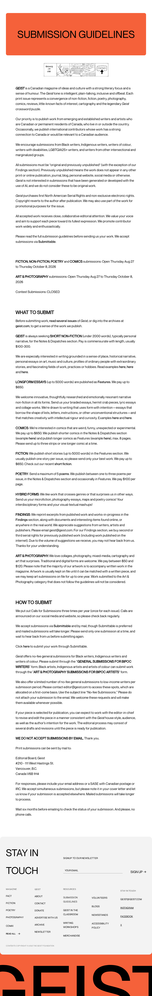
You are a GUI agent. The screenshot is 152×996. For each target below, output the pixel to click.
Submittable (47, 242)
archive (40, 924)
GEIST (38, 889)
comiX (10, 925)
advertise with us (46, 917)
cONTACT (40, 903)
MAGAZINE (11, 889)
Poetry (10, 910)
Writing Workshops (70, 925)
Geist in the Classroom (70, 912)
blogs (96, 906)
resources (69, 889)
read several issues (63, 321)
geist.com (23, 326)
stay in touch (128, 890)
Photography (15, 917)
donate (39, 910)
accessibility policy (100, 925)
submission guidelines (70, 899)
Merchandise (71, 935)
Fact (9, 895)
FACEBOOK (126, 916)
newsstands (100, 914)
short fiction (62, 464)
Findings (22, 520)
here (122, 367)
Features (104, 382)
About (39, 896)
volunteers (99, 889)
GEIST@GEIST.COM (131, 899)
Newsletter (43, 931)
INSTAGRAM (127, 907)
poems (64, 474)
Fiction (10, 903)
